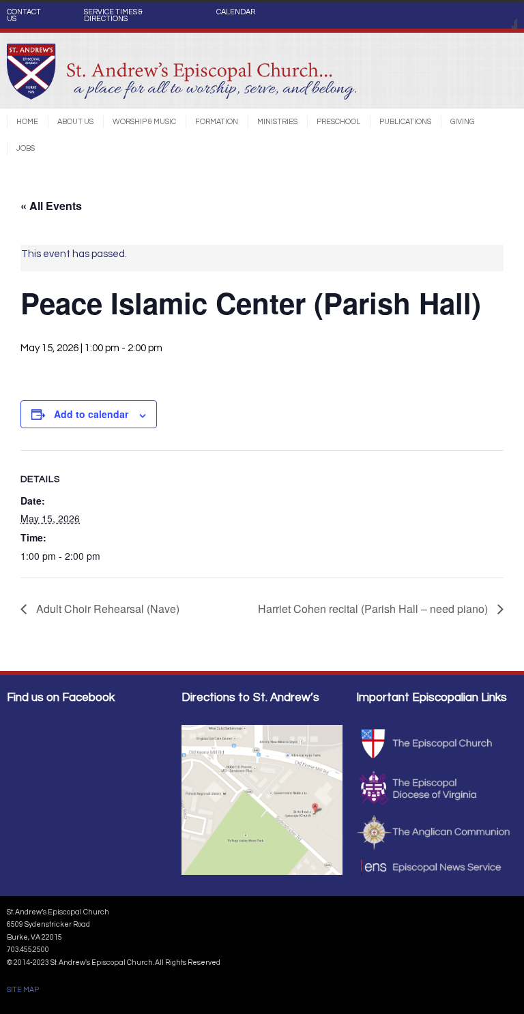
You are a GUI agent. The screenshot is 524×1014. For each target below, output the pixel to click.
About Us (75, 121)
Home (27, 121)
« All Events (51, 205)
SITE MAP (23, 990)
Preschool (338, 121)
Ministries (277, 121)
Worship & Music (144, 121)
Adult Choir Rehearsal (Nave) (106, 608)
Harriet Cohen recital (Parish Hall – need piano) (374, 608)
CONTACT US (24, 16)
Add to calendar (91, 414)
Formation (216, 121)
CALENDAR (235, 12)
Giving (462, 121)
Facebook (503, 15)
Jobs (25, 148)
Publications (405, 121)
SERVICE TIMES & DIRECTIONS (113, 16)
